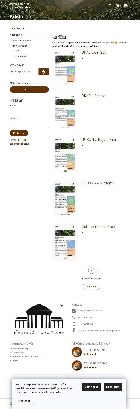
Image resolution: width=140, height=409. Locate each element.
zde (58, 392)
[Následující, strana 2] (91, 271)
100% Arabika (20, 46)
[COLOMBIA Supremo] (65, 198)
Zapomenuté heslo (19, 144)
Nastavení (25, 401)
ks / (29, 89)
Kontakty (14, 360)
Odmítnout (91, 387)
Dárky (16, 51)
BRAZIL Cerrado (94, 52)
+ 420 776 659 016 (85, 317)
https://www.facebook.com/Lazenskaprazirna (99, 330)
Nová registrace (18, 140)
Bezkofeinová (20, 56)
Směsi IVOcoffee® (22, 40)
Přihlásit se (19, 133)
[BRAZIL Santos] (65, 111)
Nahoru (92, 286)
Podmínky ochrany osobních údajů (25, 356)
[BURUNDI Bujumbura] (65, 155)
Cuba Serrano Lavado (99, 226)
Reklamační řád (17, 352)
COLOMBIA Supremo (98, 183)
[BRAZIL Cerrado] (65, 68)
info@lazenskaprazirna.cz (90, 310)
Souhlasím (112, 387)
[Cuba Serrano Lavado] (65, 242)
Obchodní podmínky (19, 348)
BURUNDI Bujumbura (99, 139)
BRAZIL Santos (94, 96)
